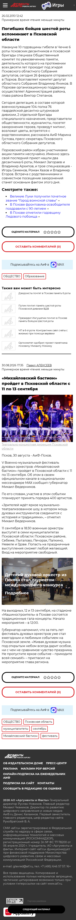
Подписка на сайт (18, 783)
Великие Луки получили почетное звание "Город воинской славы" (36, 198)
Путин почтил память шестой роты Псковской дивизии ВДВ (40, 307)
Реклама (10, 768)
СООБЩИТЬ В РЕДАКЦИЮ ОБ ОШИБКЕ (32, 788)
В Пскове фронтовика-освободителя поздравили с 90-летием (38, 206)
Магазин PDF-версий (38, 768)
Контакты (45, 783)
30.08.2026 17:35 (12, 365)
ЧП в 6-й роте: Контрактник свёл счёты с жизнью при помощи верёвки (43, 332)
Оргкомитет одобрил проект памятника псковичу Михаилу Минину (43, 344)
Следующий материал (36, 909)
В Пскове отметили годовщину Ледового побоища (33, 215)
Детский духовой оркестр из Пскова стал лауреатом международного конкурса (35, 579)
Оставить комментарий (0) (38, 246)
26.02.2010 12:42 (12, 16)
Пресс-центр (56, 763)
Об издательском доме (23, 763)
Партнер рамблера (36, 901)
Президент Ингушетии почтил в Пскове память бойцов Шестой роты (43, 320)
